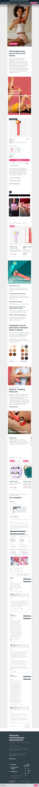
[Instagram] (25, 768)
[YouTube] (28, 770)
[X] (25, 770)
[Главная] (19, 6)
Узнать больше (13, 406)
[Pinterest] (28, 773)
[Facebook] (28, 768)
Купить (36, 785)
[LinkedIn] (25, 773)
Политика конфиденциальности (15, 754)
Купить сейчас (13, 43)
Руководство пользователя (14, 183)
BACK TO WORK (34, 2)
